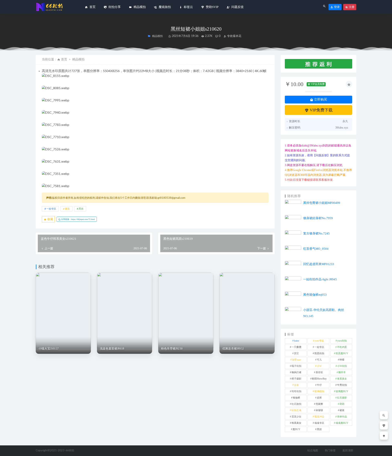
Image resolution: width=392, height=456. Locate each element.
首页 (64, 59)
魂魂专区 (319, 423)
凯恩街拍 (319, 353)
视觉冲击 (319, 416)
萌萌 (342, 404)
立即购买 (320, 99)
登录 (336, 7)
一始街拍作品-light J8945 (320, 279)
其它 (296, 353)
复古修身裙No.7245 (316, 233)
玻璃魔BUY (342, 391)
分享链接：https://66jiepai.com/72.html (77, 219)
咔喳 (342, 359)
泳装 (296, 385)
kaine (296, 340)
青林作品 (342, 416)
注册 (351, 7)
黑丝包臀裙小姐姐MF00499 (321, 202)
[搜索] (383, 415)
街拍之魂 (296, 410)
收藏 (50, 219)
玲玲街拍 (296, 391)
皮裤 (319, 397)
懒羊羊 (342, 372)
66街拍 (70, 450)
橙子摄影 (296, 378)
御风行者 (296, 372)
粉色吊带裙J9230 (172, 348)
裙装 (67, 208)
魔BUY (296, 429)
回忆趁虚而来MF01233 (318, 264)
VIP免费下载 (321, 110)
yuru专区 (319, 340)
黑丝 (81, 208)
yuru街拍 (342, 340)
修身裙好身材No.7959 (318, 218)
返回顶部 (347, 450)
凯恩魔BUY (342, 353)
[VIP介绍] (384, 425)
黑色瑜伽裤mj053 (315, 294)
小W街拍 (342, 366)
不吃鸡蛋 (342, 347)
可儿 (319, 359)
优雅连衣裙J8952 (233, 348)
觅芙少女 (296, 416)
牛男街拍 (342, 385)
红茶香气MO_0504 (316, 248)
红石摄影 (342, 397)
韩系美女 (296, 423)
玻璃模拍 (319, 391)
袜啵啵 (319, 410)
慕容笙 (319, 372)
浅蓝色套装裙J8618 (112, 348)
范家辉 (319, 404)
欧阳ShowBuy (319, 378)
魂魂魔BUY (342, 423)
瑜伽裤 (296, 397)
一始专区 (51, 208)
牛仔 (319, 385)
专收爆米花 (233, 36)
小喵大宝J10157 (49, 348)
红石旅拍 (296, 404)
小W (319, 366)
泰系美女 (342, 378)
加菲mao (296, 359)
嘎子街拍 (296, 366)
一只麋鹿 (296, 347)
